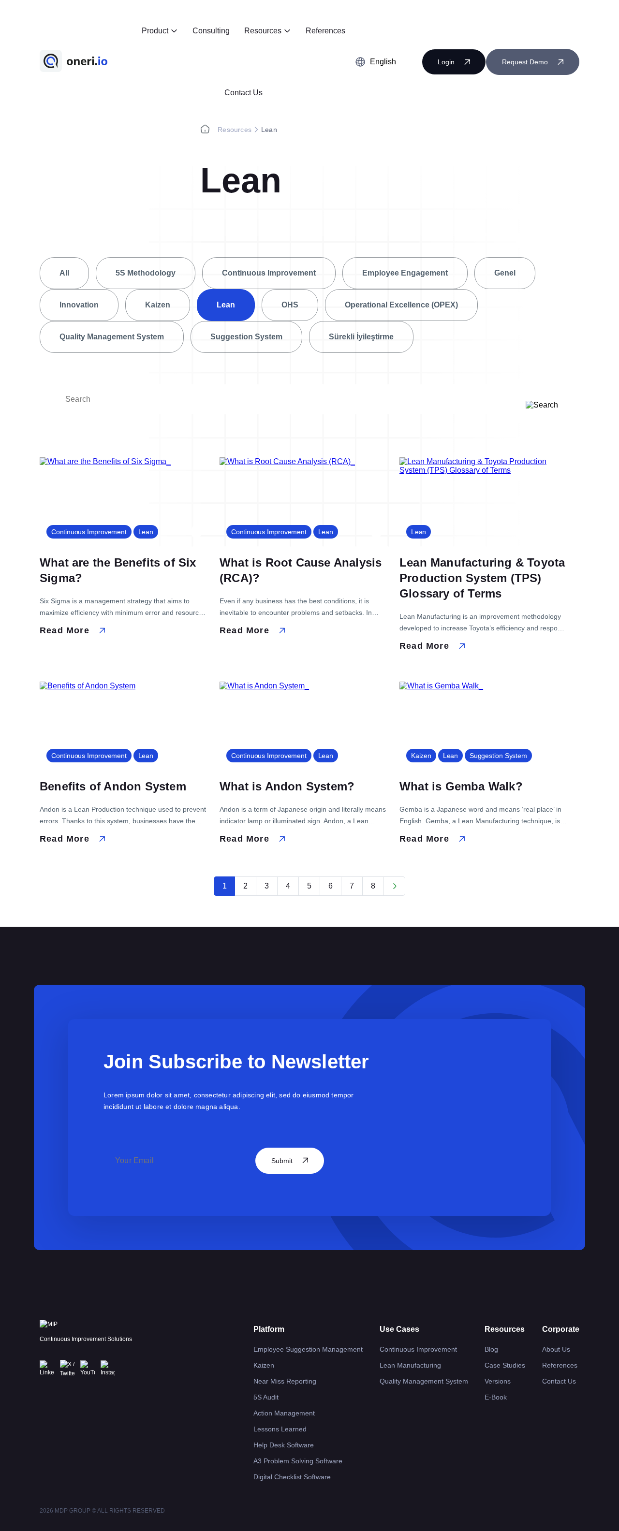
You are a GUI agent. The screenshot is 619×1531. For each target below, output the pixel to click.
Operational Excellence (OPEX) (401, 305)
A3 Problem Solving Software (297, 1461)
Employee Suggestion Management (308, 1349)
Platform (268, 1329)
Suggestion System (246, 337)
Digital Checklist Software (292, 1477)
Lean (226, 305)
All (64, 273)
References (325, 31)
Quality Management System (111, 337)
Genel (505, 273)
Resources (262, 31)
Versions (498, 1381)
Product (155, 31)
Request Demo (525, 62)
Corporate (560, 1329)
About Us (556, 1349)
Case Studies (505, 1365)
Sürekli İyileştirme (361, 337)
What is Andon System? (287, 786)
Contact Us (243, 92)
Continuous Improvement (269, 273)
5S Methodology (146, 273)
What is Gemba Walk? (461, 786)
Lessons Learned (280, 1429)
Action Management (284, 1413)
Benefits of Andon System (113, 786)
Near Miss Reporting (284, 1381)
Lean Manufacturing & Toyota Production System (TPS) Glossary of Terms (482, 578)
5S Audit (266, 1397)
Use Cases (399, 1329)
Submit (282, 1161)
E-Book (496, 1397)
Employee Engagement (405, 273)
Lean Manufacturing (410, 1365)
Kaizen (157, 305)
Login (446, 62)
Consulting (211, 31)
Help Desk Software (283, 1445)
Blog (491, 1349)
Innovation (79, 305)
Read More (64, 630)
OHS (289, 305)
